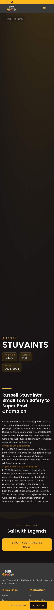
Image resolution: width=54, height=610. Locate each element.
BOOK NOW (38, 605)
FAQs (31, 595)
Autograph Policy (37, 600)
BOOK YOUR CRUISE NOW (27, 544)
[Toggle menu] (44, 8)
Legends (6, 600)
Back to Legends (15, 18)
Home (5, 595)
